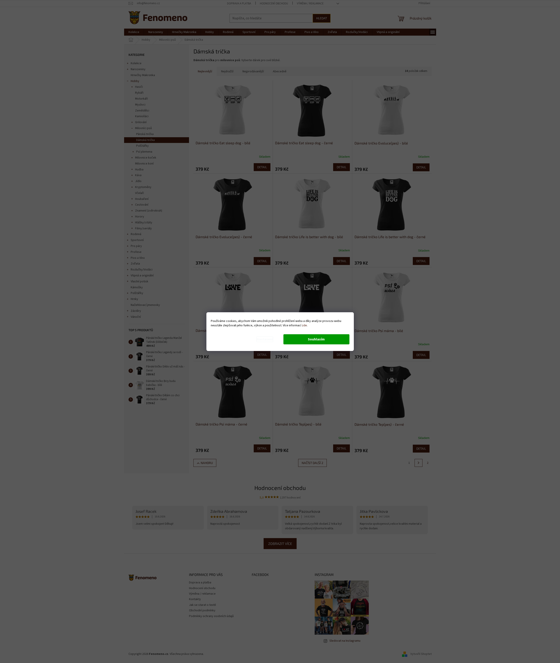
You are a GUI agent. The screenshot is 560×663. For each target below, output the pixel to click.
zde (304, 325)
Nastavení (265, 339)
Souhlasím (316, 339)
